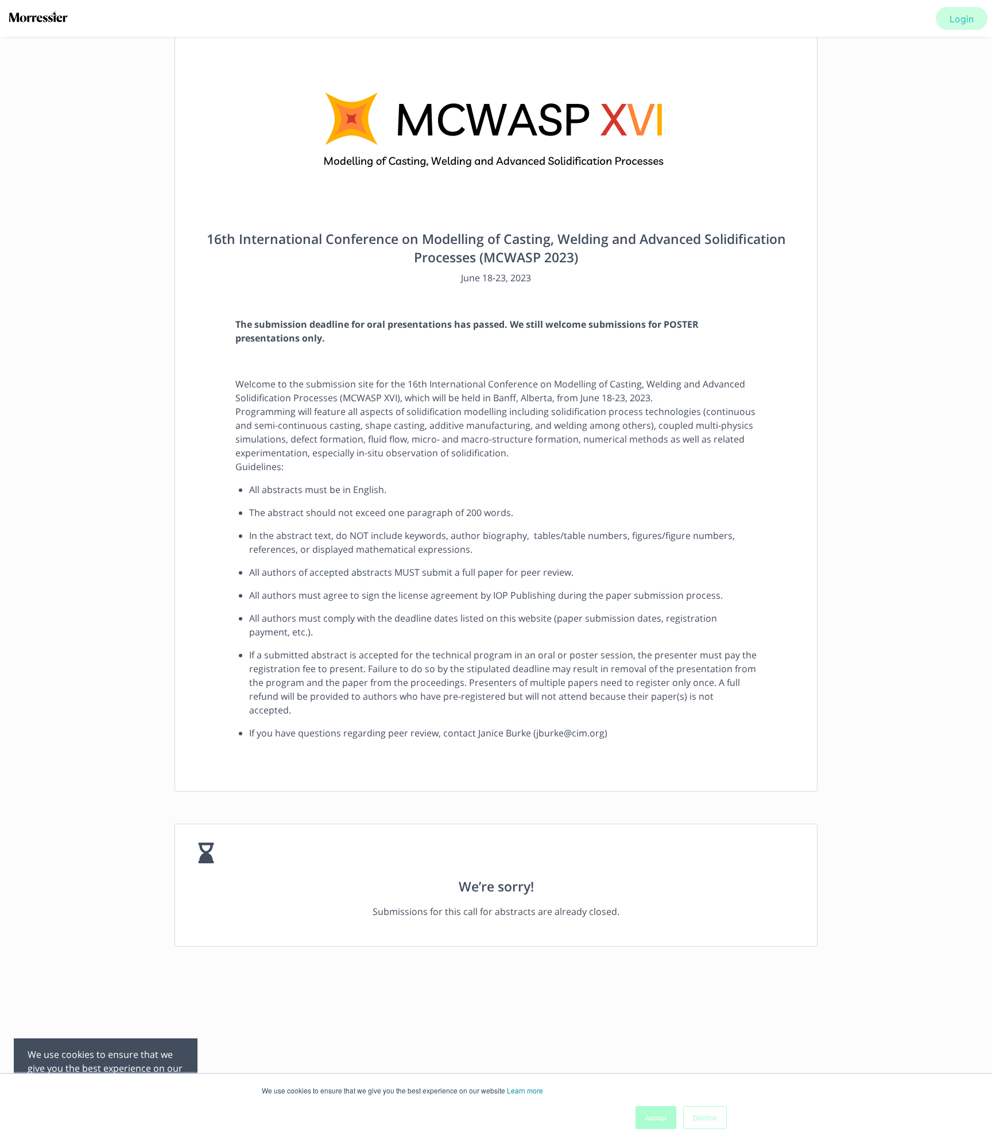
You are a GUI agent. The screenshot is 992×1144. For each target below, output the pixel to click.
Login (962, 19)
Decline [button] (705, 1117)
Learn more (525, 1090)
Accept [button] (655, 1117)
